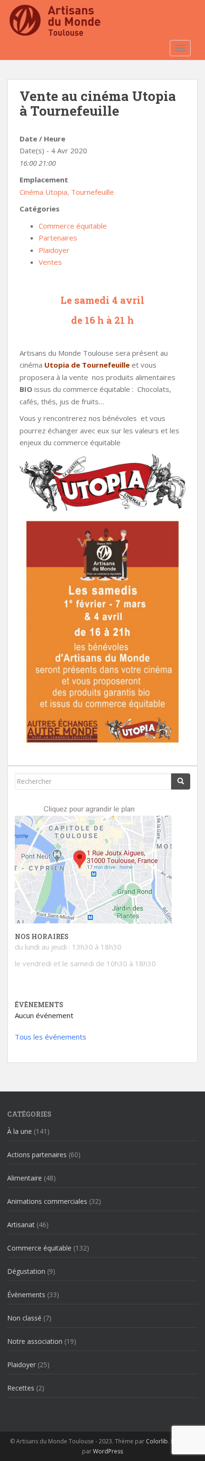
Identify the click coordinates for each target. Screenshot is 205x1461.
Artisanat (21, 1224)
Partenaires (58, 237)
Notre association (34, 1341)
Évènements (26, 1294)
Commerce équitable (73, 225)
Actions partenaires (37, 1154)
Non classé (24, 1317)
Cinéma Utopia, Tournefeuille (67, 192)
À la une (19, 1131)
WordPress (108, 1451)
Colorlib (157, 1441)
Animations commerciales (47, 1201)
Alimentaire (24, 1177)
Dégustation (26, 1271)
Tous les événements (50, 1036)
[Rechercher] (180, 781)
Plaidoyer (54, 250)
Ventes (50, 262)
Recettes (20, 1387)
